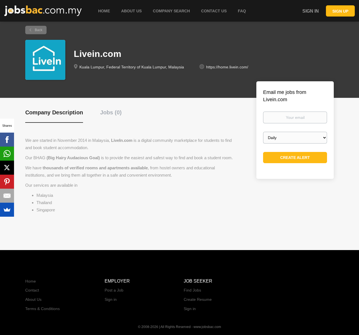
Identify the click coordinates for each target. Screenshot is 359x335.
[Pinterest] (7, 182)
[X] (7, 168)
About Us (33, 299)
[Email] (7, 196)
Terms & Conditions (42, 308)
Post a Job (114, 290)
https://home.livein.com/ (227, 67)
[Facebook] (7, 140)
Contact (32, 290)
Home (30, 281)
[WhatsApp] (7, 154)
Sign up (340, 11)
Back (38, 30)
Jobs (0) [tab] (111, 112)
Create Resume (198, 299)
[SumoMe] (7, 210)
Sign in (310, 11)
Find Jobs (192, 290)
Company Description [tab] (54, 112)
